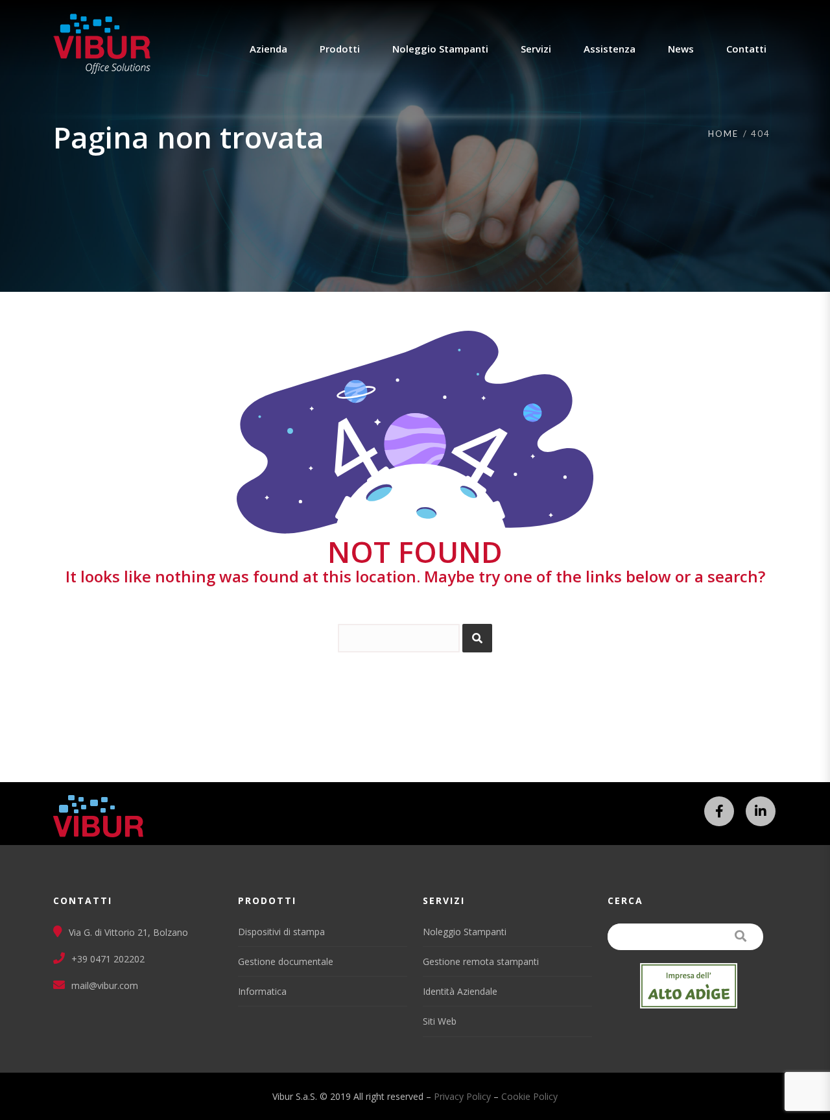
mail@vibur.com (104, 985)
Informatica (262, 991)
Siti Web (439, 1021)
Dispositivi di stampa (281, 931)
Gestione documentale (285, 961)
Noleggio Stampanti (464, 931)
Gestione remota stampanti (481, 961)
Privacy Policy (462, 1096)
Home (723, 133)
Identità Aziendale (460, 991)
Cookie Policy (529, 1096)
